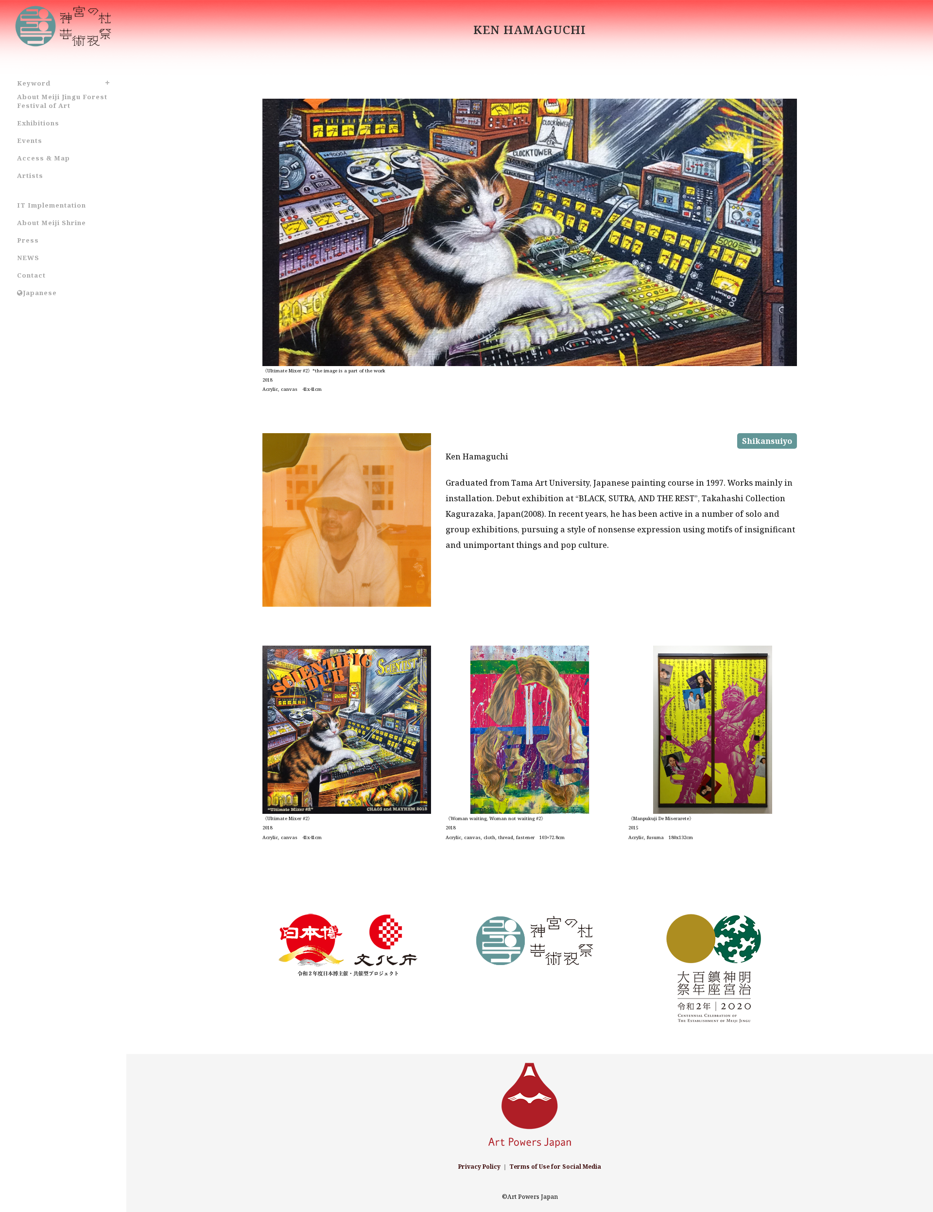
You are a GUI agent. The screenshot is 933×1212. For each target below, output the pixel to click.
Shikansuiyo (767, 441)
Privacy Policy (479, 1166)
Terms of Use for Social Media (555, 1166)
